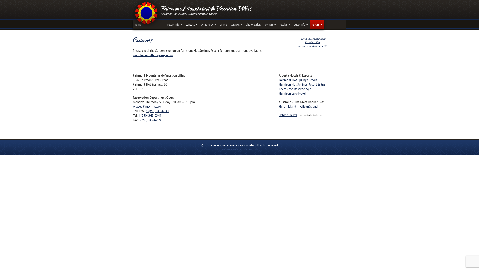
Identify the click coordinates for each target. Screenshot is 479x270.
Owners (269, 24)
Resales (284, 24)
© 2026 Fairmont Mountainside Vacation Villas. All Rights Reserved (239, 145)
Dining (223, 24)
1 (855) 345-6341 (157, 111)
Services (235, 24)
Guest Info (300, 24)
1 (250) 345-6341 (149, 115)
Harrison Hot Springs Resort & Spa (302, 84)
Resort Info (173, 24)
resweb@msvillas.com (147, 106)
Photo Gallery (253, 24)
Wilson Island (309, 106)
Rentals (316, 24)
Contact (190, 24)
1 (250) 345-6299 (149, 120)
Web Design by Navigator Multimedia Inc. (239, 150)
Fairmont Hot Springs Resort (298, 80)
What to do (207, 24)
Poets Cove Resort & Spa (295, 89)
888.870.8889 (288, 115)
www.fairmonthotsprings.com (153, 55)
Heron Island (287, 106)
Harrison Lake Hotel (292, 93)
